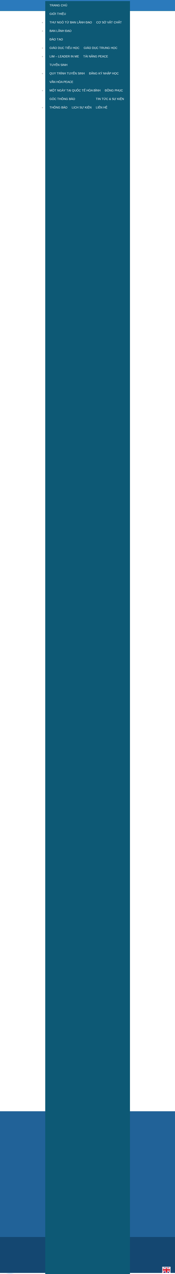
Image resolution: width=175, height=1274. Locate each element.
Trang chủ (58, 5)
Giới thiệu (58, 14)
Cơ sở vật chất (109, 22)
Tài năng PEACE (95, 56)
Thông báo (58, 107)
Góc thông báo (62, 99)
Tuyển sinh (58, 65)
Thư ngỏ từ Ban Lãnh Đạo (71, 22)
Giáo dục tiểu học (64, 48)
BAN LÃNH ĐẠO (60, 31)
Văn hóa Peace (61, 82)
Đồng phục (114, 90)
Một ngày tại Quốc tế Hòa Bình (75, 90)
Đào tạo (56, 39)
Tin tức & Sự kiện (110, 99)
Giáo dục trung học (100, 48)
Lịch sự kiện (82, 107)
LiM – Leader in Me (64, 56)
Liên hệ (101, 107)
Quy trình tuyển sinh (67, 73)
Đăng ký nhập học (104, 73)
